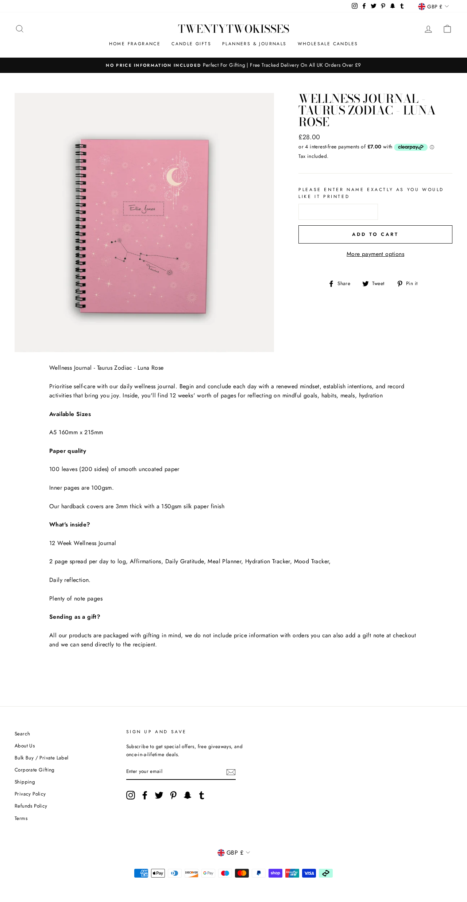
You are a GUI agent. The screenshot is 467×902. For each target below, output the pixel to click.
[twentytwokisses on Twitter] (159, 795)
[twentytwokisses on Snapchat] (187, 795)
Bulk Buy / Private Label (42, 757)
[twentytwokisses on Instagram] (130, 795)
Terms (21, 818)
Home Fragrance (135, 43)
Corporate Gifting (35, 769)
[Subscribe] (231, 772)
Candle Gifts (191, 43)
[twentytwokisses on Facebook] (144, 795)
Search (22, 733)
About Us (25, 745)
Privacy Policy (30, 793)
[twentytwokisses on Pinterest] (173, 795)
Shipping (25, 781)
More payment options (375, 254)
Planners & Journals (254, 43)
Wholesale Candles (328, 43)
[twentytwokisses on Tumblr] (201, 795)
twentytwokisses (233, 28)
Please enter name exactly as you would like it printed (371, 193)
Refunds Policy (31, 805)
